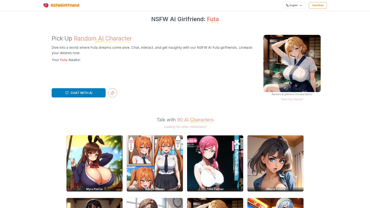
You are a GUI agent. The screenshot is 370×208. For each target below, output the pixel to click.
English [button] (294, 5)
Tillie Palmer (215, 189)
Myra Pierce (94, 189)
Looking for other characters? (185, 127)
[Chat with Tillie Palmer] (215, 163)
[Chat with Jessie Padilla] (275, 163)
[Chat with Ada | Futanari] (155, 163)
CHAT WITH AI (81, 93)
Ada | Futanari (155, 189)
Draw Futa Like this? (292, 99)
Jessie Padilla (275, 189)
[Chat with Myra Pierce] (94, 163)
